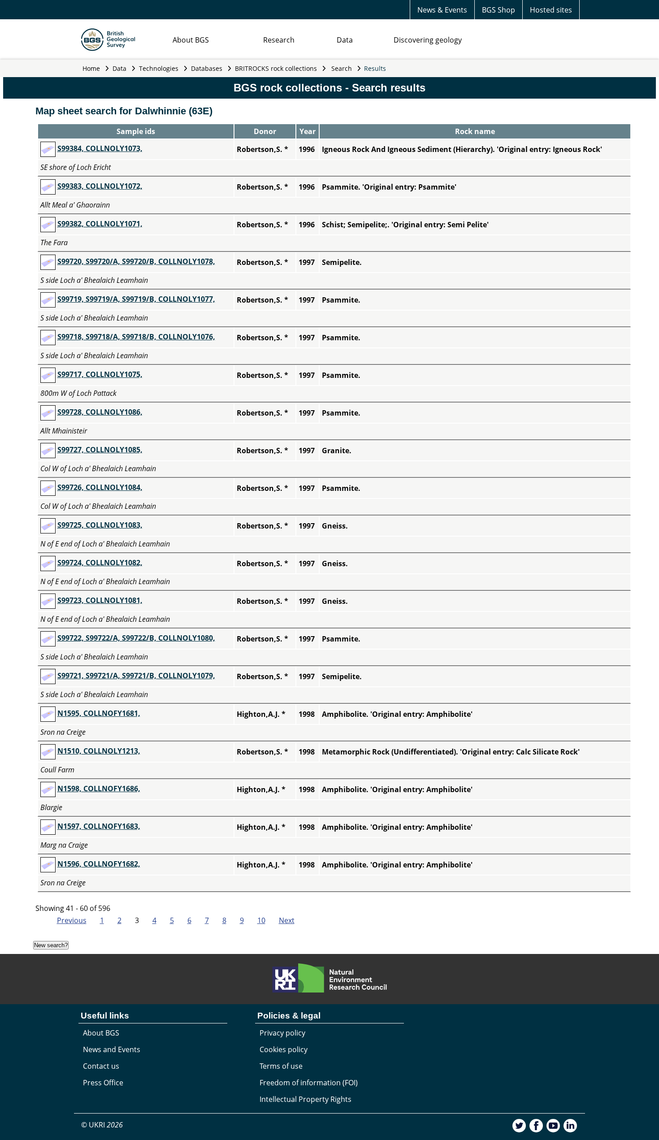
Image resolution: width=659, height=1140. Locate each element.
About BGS (191, 40)
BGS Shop (498, 10)
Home (91, 68)
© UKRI (102, 1125)
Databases (206, 68)
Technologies (158, 68)
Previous (72, 920)
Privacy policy (282, 1033)
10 (261, 920)
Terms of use (281, 1066)
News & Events (442, 10)
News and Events (111, 1049)
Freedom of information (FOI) (309, 1083)
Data (345, 40)
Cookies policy (284, 1049)
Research (279, 40)
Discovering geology (428, 40)
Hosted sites (551, 10)
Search (341, 68)
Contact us (101, 1066)
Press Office (103, 1083)
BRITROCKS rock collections (276, 68)
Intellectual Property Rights (305, 1099)
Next (287, 920)
